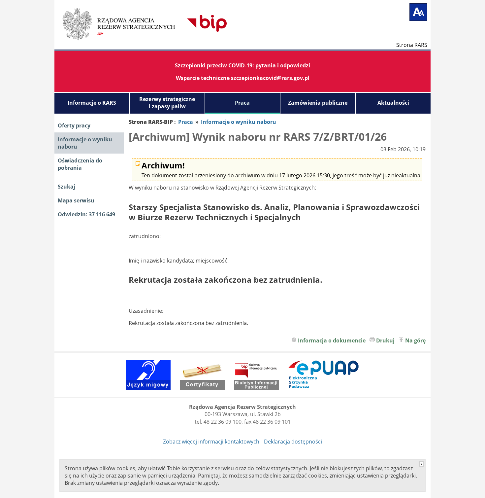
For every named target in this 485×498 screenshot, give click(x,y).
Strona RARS (411, 44)
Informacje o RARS (92, 102)
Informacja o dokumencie (332, 340)
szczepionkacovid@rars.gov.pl (270, 78)
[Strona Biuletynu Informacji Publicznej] (256, 375)
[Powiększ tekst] (418, 12)
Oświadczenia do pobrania (80, 164)
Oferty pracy (74, 125)
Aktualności (393, 102)
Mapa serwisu (76, 200)
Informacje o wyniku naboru (85, 143)
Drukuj (385, 340)
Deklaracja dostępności (293, 441)
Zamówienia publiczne (317, 102)
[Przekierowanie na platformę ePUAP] (324, 375)
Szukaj (66, 186)
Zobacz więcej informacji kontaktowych (211, 441)
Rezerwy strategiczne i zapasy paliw (167, 102)
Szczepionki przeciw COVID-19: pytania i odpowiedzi (242, 65)
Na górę (415, 340)
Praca (242, 102)
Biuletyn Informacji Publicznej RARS (164, 23)
